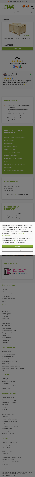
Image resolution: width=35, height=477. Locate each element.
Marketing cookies (9, 243)
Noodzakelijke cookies (10, 239)
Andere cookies (21, 243)
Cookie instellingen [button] (17, 250)
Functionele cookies (24, 239)
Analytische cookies (21, 241)
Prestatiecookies (8, 241)
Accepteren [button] (17, 246)
